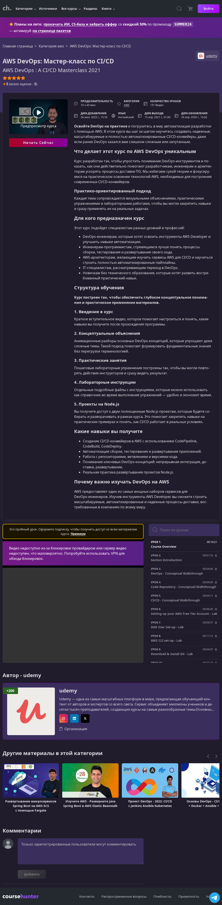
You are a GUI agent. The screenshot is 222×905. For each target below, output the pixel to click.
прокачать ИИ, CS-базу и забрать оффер (80, 24)
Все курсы (69, 8)
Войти (209, 8)
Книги (106, 8)
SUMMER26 (183, 24)
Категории (24, 8)
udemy (68, 691)
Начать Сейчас (38, 142)
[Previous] (208, 756)
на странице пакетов (52, 30)
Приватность (188, 896)
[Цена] (190, 8)
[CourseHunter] (7, 8)
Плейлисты (162, 896)
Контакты (87, 896)
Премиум (78, 534)
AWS (126, 105)
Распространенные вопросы (124, 896)
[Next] (216, 756)
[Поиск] (179, 8)
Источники (48, 8)
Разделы (90, 8)
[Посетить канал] (214, 897)
